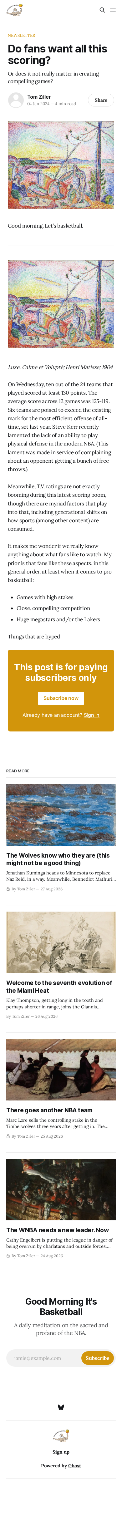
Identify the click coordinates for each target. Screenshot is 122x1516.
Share (101, 100)
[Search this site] (102, 10)
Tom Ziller (39, 97)
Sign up (61, 1452)
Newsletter (21, 35)
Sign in (92, 715)
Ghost (74, 1466)
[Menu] (113, 10)
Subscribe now (61, 698)
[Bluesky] (61, 1407)
